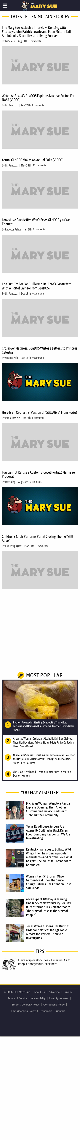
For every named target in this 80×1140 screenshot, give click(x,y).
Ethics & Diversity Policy (25, 1004)
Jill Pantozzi (11, 105)
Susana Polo (12, 357)
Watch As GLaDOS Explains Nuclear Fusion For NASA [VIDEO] (38, 98)
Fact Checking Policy (23, 1010)
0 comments (35, 41)
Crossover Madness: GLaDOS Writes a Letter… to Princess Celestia (39, 350)
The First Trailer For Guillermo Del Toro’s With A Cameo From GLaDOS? (36, 286)
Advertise (54, 991)
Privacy (68, 991)
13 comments (39, 165)
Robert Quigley (13, 546)
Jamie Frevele (12, 418)
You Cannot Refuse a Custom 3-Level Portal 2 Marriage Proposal (38, 474)
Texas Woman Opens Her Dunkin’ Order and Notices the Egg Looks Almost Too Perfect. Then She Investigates (47, 932)
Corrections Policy (54, 1004)
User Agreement (58, 998)
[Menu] (5, 5)
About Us (39, 991)
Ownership (45, 1010)
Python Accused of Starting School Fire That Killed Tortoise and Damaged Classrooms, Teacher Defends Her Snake (43, 726)
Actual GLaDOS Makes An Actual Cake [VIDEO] (32, 160)
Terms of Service (17, 998)
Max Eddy (10, 481)
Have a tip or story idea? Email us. (40, 960)
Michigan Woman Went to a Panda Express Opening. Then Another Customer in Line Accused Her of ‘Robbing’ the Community (48, 809)
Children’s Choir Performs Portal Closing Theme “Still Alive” (37, 538)
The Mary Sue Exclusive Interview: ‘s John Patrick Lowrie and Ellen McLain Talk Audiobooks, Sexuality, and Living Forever (37, 31)
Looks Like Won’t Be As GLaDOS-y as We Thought (36, 222)
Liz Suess (10, 41)
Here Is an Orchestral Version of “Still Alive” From (39, 412)
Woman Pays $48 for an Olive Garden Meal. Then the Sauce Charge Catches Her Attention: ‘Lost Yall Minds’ (48, 882)
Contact (60, 1010)
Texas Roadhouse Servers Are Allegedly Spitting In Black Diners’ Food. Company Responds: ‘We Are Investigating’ (48, 832)
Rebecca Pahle (13, 229)
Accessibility (38, 998)
